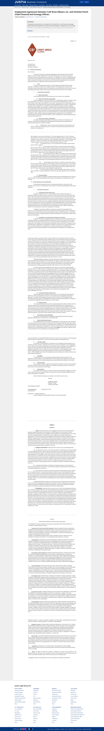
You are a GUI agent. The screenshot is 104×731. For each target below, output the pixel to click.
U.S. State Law (37, 707)
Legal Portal (57, 729)
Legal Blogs (54, 711)
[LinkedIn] (20, 729)
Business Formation (56, 690)
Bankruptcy (36, 690)
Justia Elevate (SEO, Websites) (77, 714)
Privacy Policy (79, 729)
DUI (34, 696)
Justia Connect (50, 729)
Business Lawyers (19, 692)
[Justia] (20, 2)
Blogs (72, 700)
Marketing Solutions (64, 5)
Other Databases (56, 707)
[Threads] (27, 729)
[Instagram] (25, 729)
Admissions (73, 692)
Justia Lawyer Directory (76, 711)
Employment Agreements (41, 17)
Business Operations (56, 692)
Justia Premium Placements (77, 712)
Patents (53, 716)
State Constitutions (37, 709)
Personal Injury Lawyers (20, 702)
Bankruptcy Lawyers (19, 690)
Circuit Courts (18, 716)
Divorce (35, 694)
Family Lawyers (18, 700)
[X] (31, 729)
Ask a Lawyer (25, 5)
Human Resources (30, 17)
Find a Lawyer (18, 5)
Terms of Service (71, 729)
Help (66, 729)
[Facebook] (24, 729)
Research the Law (33, 5)
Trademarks (55, 718)
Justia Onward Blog (75, 718)
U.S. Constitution (18, 709)
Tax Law (54, 702)
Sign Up (86, 1)
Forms (19, 7)
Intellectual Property (56, 696)
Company (62, 729)
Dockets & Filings (18, 720)
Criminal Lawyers (18, 694)
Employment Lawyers (19, 696)
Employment (55, 694)
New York (35, 718)
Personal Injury (36, 702)
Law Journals (73, 698)
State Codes (36, 711)
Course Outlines (74, 696)
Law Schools (42, 5)
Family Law (35, 700)
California (35, 714)
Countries (54, 720)
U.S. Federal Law (19, 707)
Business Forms (55, 712)
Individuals (36, 688)
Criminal (35, 692)
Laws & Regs (49, 5)
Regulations (17, 712)
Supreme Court (18, 714)
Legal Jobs (54, 709)
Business (54, 688)
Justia (16, 7)
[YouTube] (22, 729)
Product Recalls (55, 714)
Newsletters (55, 5)
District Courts (18, 718)
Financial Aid (73, 694)
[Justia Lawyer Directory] (32, 729)
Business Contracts (25, 7)
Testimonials (73, 720)
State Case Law (36, 712)
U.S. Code (17, 711)
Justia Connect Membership (77, 709)
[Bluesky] (29, 729)
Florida (34, 716)
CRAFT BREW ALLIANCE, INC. (36, 7)
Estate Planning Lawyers (20, 698)
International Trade (56, 698)
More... (16, 703)
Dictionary (73, 690)
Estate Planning (36, 698)
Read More (30, 30)
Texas (34, 720)
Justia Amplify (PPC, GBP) (76, 716)
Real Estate (54, 700)
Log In (81, 1)
